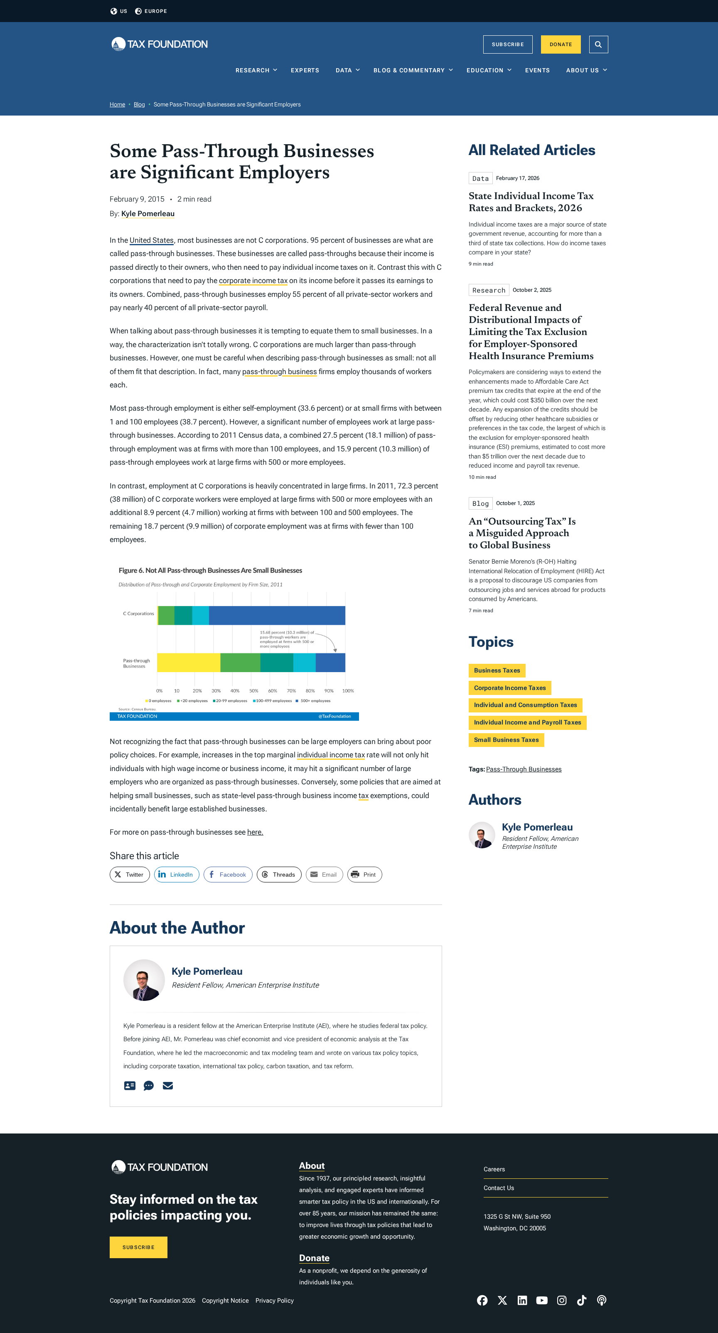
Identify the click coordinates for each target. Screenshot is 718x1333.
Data (344, 70)
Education (485, 70)
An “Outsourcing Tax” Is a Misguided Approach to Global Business (522, 534)
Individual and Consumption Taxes (526, 705)
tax (364, 795)
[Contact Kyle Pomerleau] (168, 1086)
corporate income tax (253, 280)
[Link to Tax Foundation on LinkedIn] (522, 1300)
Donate (561, 44)
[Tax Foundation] (159, 44)
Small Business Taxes (506, 740)
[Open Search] (598, 44)
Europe (156, 11)
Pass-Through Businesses (524, 769)
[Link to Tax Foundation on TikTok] (581, 1300)
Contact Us (499, 1188)
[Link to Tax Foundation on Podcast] (601, 1300)
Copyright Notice (225, 1300)
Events (539, 70)
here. (255, 832)
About (312, 1166)
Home (117, 104)
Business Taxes (497, 670)
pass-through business (279, 371)
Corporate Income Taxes (510, 688)
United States (152, 240)
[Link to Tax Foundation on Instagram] (561, 1300)
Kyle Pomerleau (148, 213)
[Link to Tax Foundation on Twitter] (502, 1300)
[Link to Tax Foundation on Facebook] (482, 1300)
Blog (139, 104)
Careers (494, 1169)
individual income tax (331, 754)
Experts (307, 70)
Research (253, 70)
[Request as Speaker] (149, 1086)
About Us (582, 70)
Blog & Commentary (409, 70)
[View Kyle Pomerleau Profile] (129, 1086)
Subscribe (508, 44)
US (124, 11)
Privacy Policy (275, 1300)
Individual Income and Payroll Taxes (527, 722)
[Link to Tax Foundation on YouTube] (542, 1300)
